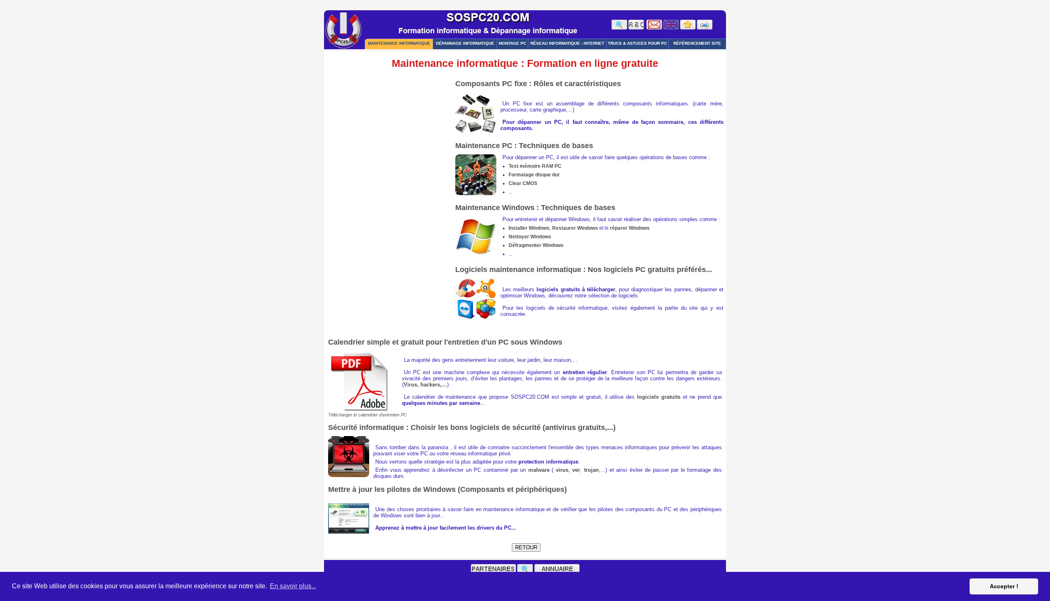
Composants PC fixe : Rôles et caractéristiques (538, 84)
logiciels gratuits (658, 397)
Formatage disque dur (534, 175)
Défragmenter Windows (536, 245)
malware (539, 470)
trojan (591, 470)
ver (576, 470)
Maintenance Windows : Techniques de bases (535, 207)
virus (562, 470)
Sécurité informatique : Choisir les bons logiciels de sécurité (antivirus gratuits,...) (472, 427)
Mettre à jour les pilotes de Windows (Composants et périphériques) (447, 489)
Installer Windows (529, 228)
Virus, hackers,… (425, 385)
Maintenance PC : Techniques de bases (524, 146)
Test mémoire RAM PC (535, 166)
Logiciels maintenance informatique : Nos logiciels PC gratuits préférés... (583, 269)
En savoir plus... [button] (293, 586)
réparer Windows (630, 228)
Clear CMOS (523, 183)
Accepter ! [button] (1004, 586)
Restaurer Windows (575, 228)
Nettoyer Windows (530, 237)
